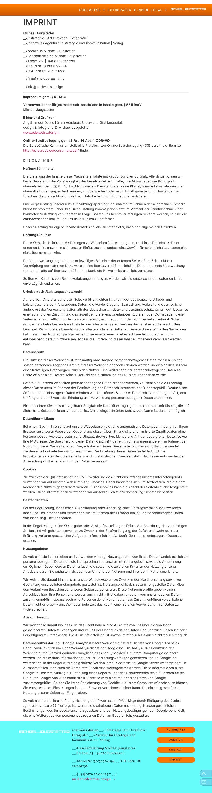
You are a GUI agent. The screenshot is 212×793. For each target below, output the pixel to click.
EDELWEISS (90, 10)
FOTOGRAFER (119, 10)
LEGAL (157, 10)
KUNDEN (141, 10)
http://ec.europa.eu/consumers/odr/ (51, 150)
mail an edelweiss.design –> (94, 779)
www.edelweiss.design (40, 132)
